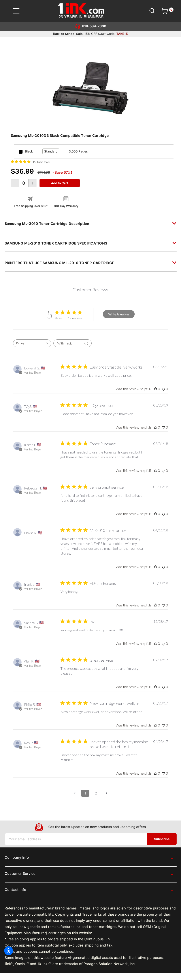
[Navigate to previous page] (74, 793)
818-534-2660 (94, 26)
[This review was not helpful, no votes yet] (163, 389)
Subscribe (162, 839)
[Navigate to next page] (106, 793)
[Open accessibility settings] (8, 950)
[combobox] (32, 343)
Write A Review (118, 314)
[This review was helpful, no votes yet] (155, 389)
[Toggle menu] (19, 11)
